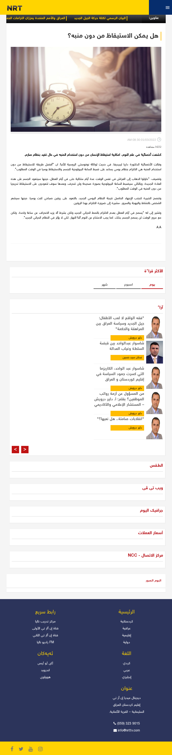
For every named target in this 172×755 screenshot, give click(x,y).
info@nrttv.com (129, 730)
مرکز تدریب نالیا (45, 621)
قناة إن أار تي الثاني (45, 635)
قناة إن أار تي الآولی (45, 628)
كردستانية (126, 621)
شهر (105, 284)
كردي (126, 663)
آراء (160, 308)
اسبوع (128, 284)
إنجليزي (126, 677)
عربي (126, 670)
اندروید (45, 670)
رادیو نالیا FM (45, 642)
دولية (126, 642)
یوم (152, 284)
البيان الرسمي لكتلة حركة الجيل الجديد (113, 18)
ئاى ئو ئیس (45, 663)
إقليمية (126, 635)
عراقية (126, 628)
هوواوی (45, 677)
